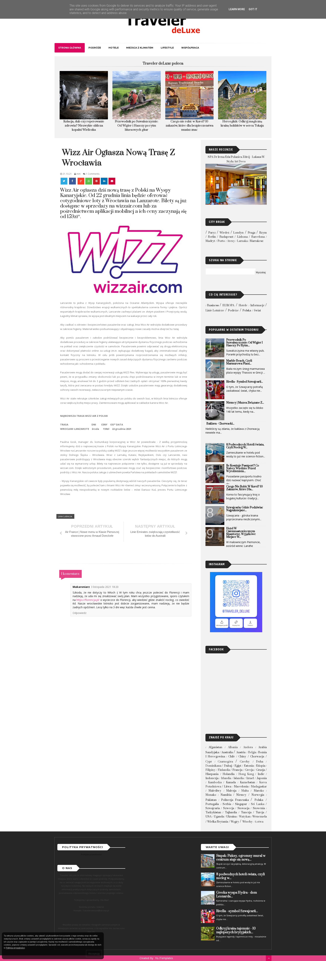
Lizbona (242, 237)
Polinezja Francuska (235, 800)
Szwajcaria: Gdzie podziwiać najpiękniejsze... (244, 509)
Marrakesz (256, 241)
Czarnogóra (225, 761)
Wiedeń (224, 233)
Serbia (227, 804)
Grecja (249, 770)
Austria (240, 752)
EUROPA (228, 305)
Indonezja (211, 778)
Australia (227, 752)
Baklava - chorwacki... (220, 423)
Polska (246, 310)
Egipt (238, 766)
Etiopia (260, 766)
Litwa (227, 786)
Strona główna (69, 47)
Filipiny (210, 770)
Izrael (250, 778)
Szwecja (228, 808)
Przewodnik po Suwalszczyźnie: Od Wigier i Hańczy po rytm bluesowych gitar (83, 126)
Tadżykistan (213, 812)
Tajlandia (231, 812)
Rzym (263, 233)
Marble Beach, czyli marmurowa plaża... (239, 362)
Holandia (229, 774)
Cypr (208, 761)
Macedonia (241, 786)
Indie (261, 774)
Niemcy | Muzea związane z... (245, 402)
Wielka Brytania (217, 822)
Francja (237, 770)
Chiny (242, 756)
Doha (259, 761)
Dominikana (213, 766)
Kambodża (215, 782)
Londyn (238, 233)
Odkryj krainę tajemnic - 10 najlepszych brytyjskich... (236, 930)
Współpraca (190, 47)
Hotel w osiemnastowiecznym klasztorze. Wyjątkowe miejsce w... (241, 533)
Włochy (247, 822)
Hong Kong (246, 774)
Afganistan (215, 747)
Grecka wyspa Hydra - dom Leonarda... (236, 894)
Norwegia (257, 795)
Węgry (235, 822)
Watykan (245, 816)
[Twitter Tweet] (64, 181)
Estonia (249, 766)
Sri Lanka (257, 804)
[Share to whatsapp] (88, 181)
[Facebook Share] (73, 181)
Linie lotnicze (65, 516)
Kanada (231, 782)
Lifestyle (167, 47)
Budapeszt (226, 237)
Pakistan (211, 800)
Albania (233, 747)
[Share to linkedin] (104, 181)
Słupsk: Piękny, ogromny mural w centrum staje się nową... (240, 858)
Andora (248, 747)
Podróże (94, 47)
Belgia (252, 752)
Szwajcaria (212, 808)
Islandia (239, 778)
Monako (210, 795)
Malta (245, 791)
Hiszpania (211, 774)
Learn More (237, 9)
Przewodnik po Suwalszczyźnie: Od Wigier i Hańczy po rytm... (244, 342)
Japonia (262, 778)
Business (213, 305)
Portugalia (212, 804)
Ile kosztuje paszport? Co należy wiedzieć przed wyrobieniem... (242, 468)
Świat (257, 310)
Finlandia (224, 770)
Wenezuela (259, 816)
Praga (251, 233)
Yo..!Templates (164, 958)
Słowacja (243, 808)
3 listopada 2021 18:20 (104, 587)
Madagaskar (259, 786)
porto (221, 241)
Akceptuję (94, 953)
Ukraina (231, 816)
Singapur (241, 804)
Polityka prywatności (91, 854)
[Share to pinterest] (96, 181)
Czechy (245, 761)
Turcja (260, 812)
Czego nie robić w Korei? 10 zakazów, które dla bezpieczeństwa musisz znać (137, 126)
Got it (253, 9)
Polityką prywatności (15, 948)
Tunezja (246, 812)
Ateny (231, 241)
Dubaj (228, 766)
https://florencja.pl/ (87, 600)
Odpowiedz (79, 613)
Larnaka (242, 241)
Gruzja (260, 770)
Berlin (212, 237)
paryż (212, 233)
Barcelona (258, 237)
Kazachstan (247, 782)
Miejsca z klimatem (139, 47)
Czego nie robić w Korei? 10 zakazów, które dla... (244, 488)
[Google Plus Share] (81, 181)
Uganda (219, 816)
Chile (231, 756)
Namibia (226, 795)
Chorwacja (257, 756)
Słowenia (259, 808)
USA (208, 816)
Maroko (259, 791)
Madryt (210, 241)
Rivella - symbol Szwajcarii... (244, 382)
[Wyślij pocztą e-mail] (111, 181)
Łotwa (259, 822)
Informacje (257, 305)
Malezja (231, 791)
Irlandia (226, 778)
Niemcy (241, 795)
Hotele (113, 47)
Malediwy (214, 791)
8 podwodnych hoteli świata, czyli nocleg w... (245, 446)
